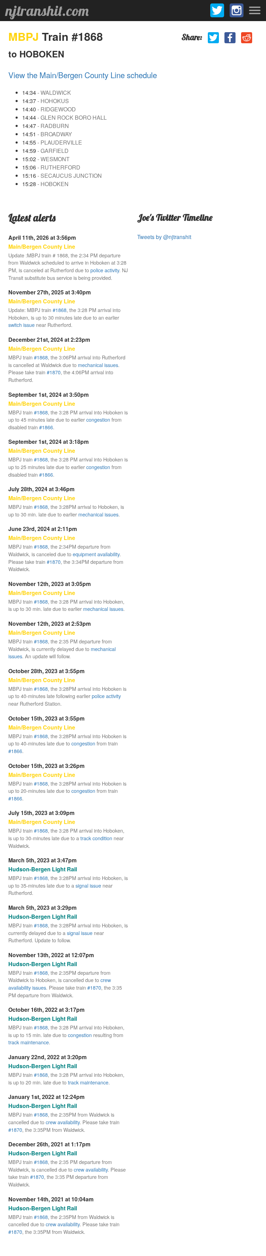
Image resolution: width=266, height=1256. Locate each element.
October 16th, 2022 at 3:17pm (46, 1010)
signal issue (88, 885)
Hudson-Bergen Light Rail (42, 869)
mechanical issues (98, 364)
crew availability (63, 1122)
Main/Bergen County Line (41, 246)
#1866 (46, 427)
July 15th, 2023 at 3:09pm (41, 813)
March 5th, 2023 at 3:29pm (42, 907)
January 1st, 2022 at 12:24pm (46, 1097)
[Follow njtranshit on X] (217, 10)
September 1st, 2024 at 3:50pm (48, 394)
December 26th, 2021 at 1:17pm (49, 1144)
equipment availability (96, 554)
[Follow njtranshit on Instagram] (236, 10)
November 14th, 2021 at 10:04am (51, 1199)
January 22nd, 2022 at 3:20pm (47, 1057)
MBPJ (25, 36)
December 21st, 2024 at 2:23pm (49, 339)
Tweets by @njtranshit (164, 237)
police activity (104, 270)
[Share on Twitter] (213, 37)
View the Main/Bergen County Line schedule (82, 74)
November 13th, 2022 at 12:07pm (51, 955)
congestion (98, 419)
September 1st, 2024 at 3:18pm (48, 442)
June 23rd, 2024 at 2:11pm (42, 529)
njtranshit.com (47, 10)
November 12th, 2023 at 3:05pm (49, 584)
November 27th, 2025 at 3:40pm (49, 292)
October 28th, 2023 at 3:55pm (46, 671)
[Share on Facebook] (230, 37)
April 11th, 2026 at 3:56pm (42, 237)
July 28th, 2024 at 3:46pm (41, 489)
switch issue (21, 324)
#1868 (59, 309)
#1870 (54, 372)
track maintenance (28, 1042)
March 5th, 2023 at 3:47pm (42, 860)
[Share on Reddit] (246, 37)
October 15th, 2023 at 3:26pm (46, 766)
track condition (96, 838)
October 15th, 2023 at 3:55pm (46, 718)
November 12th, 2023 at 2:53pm (49, 623)
